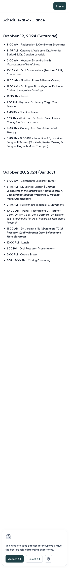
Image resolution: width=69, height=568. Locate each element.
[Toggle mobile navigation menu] (5, 6)
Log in (60, 6)
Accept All (14, 559)
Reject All (34, 559)
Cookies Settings (48, 559)
